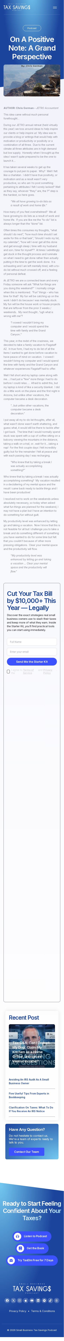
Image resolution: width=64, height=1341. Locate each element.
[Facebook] (7, 1300)
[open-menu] (54, 7)
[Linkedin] (38, 1300)
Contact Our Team (26, 1152)
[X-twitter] (13, 1300)
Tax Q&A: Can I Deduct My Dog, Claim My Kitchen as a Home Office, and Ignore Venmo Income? (30, 1052)
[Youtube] (32, 1300)
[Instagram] (19, 1300)
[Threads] (56, 1300)
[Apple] (25, 1300)
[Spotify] (44, 1300)
